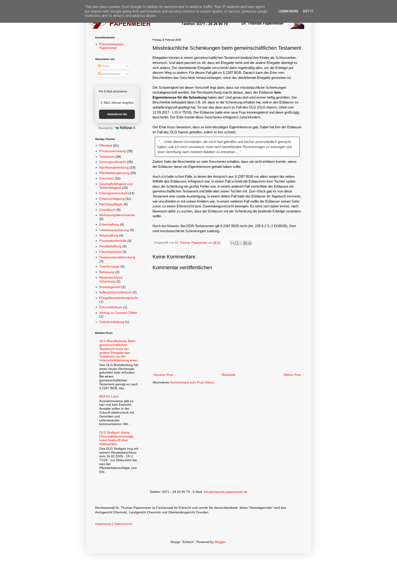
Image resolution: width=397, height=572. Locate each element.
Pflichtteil (105, 145)
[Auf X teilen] (241, 243)
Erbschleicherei (110, 252)
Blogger (220, 542)
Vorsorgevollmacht (112, 162)
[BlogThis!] (236, 243)
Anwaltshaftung (110, 246)
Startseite (228, 375)
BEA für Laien (109, 396)
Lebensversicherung (114, 230)
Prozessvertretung (112, 151)
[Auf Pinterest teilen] (249, 243)
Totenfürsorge (109, 266)
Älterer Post (292, 375)
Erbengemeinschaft (113, 193)
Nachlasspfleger (111, 204)
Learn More (288, 11)
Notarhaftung (108, 235)
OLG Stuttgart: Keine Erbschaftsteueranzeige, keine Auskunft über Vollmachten (117, 438)
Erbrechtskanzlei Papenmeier (111, 46)
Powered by (106, 128)
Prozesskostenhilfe (113, 241)
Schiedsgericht (110, 287)
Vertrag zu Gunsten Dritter (118, 313)
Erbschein (106, 178)
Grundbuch (107, 210)
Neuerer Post (163, 375)
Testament (106, 156)
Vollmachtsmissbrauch (115, 292)
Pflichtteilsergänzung (114, 173)
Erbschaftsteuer (110, 307)
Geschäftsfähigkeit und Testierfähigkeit (116, 186)
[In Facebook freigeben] (245, 243)
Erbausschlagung (112, 198)
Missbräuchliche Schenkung (111, 279)
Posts (105, 66)
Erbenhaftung (109, 224)
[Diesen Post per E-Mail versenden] (232, 243)
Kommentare (110, 74)
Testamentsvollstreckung (117, 257)
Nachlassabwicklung (114, 167)
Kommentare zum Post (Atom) (192, 382)
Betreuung (106, 272)
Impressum (103, 524)
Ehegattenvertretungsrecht (118, 298)
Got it (308, 11)
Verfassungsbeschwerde (117, 215)
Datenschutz (123, 524)
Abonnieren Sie (117, 114)
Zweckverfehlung (111, 322)
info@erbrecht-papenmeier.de (225, 492)
